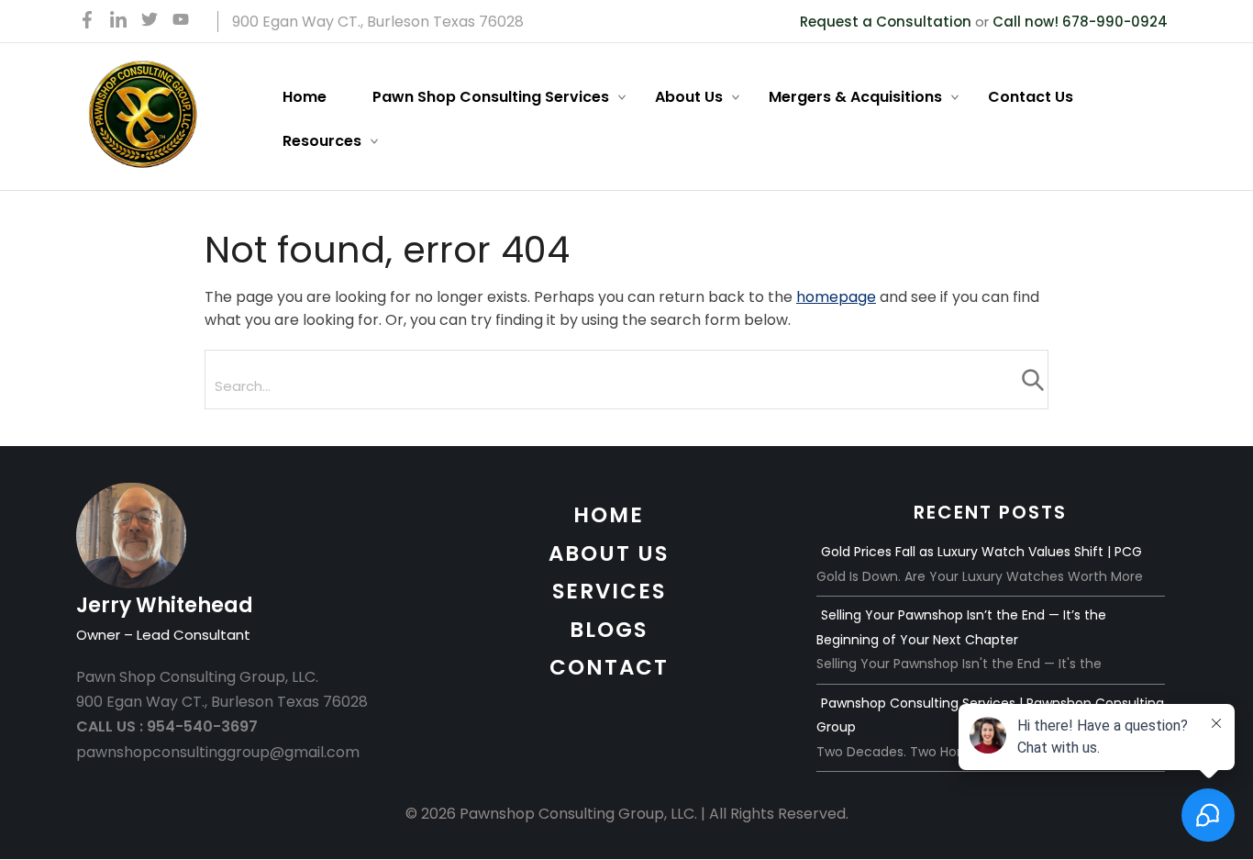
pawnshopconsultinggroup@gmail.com (218, 752)
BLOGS (609, 629)
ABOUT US (609, 553)
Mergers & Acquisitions (855, 96)
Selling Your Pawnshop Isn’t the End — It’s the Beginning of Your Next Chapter (961, 627)
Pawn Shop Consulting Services (490, 96)
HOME (608, 515)
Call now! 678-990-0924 (1080, 21)
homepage (836, 296)
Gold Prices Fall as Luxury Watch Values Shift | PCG (981, 551)
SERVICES (609, 591)
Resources (322, 140)
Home (305, 96)
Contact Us (1030, 96)
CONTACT (609, 667)
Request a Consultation (885, 21)
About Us (689, 96)
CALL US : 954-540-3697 (167, 726)
